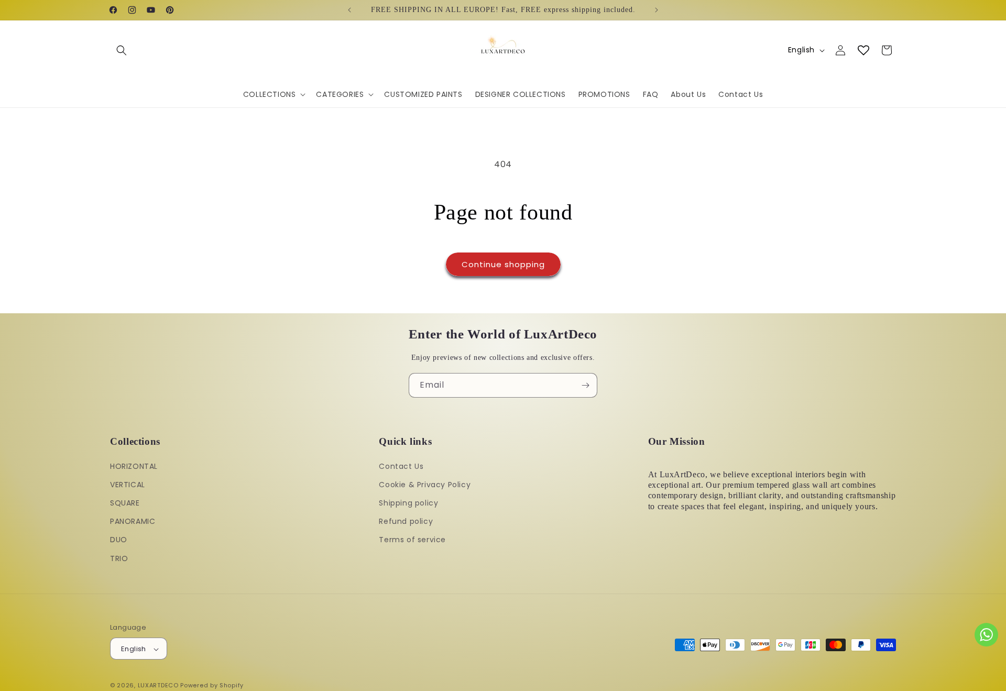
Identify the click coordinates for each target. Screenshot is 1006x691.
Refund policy (406, 521)
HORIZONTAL (134, 465)
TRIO (119, 558)
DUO (118, 539)
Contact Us (401, 465)
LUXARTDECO (158, 686)
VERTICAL (127, 484)
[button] (121, 50)
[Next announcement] (656, 10)
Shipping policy (408, 502)
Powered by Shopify (212, 686)
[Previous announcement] (349, 10)
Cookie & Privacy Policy (425, 484)
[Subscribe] (585, 385)
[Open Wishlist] (863, 50)
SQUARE (125, 502)
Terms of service (412, 539)
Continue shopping (503, 264)
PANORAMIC (132, 521)
